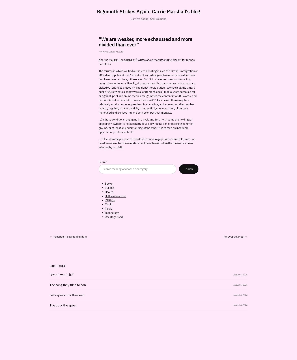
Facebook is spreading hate (70, 236)
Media (120, 51)
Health (109, 192)
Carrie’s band (158, 19)
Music (108, 208)
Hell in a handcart (115, 196)
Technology (112, 212)
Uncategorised (114, 217)
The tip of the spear (63, 305)
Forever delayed (233, 236)
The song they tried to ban (68, 285)
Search (103, 162)
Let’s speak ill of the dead (67, 295)
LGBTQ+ (110, 200)
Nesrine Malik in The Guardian (117, 60)
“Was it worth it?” (62, 275)
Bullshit (109, 187)
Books (108, 183)
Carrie (112, 51)
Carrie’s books (139, 19)
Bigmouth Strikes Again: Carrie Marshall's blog (148, 11)
